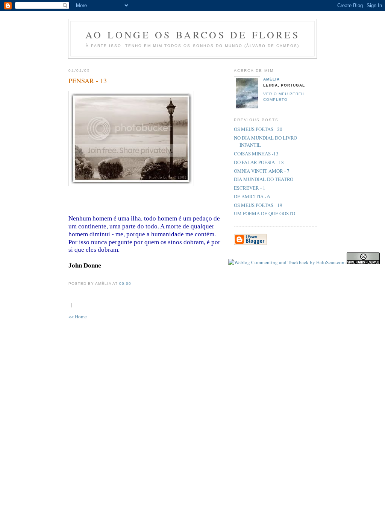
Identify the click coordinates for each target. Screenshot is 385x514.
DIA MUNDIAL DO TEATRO (263, 179)
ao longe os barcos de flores (192, 34)
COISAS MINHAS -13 (256, 153)
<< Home (77, 316)
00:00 (125, 283)
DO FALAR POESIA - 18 (259, 162)
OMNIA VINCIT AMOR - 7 (262, 170)
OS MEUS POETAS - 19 (258, 205)
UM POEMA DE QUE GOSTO (264, 213)
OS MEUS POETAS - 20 (258, 129)
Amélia (271, 79)
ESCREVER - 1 (249, 187)
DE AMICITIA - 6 (252, 196)
